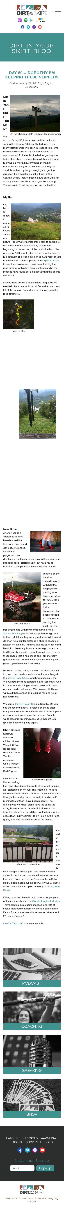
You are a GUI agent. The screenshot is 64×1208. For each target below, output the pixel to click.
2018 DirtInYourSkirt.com (20, 1198)
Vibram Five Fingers (14, 634)
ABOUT (17, 1142)
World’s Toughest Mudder (46, 901)
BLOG (49, 1142)
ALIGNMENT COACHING (40, 1137)
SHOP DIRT (33, 1142)
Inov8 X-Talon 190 (25, 704)
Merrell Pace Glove (18, 678)
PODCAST (13, 1137)
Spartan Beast (51, 261)
